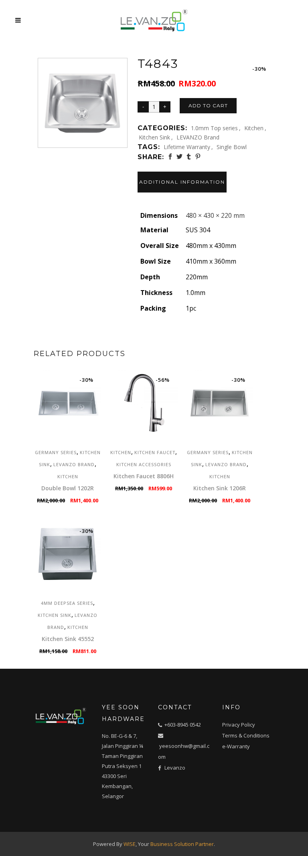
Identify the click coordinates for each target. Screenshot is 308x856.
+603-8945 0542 (182, 724)
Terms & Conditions (246, 735)
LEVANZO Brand (197, 137)
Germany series (56, 452)
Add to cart (208, 105)
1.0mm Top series (214, 128)
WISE (130, 844)
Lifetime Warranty (187, 147)
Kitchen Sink (154, 137)
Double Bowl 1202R (67, 488)
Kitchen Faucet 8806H (143, 476)
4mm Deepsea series (67, 603)
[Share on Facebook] (170, 157)
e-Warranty (236, 746)
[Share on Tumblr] (189, 157)
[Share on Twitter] (179, 157)
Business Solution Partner (182, 844)
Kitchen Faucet (154, 452)
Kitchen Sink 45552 (68, 639)
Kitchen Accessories (143, 464)
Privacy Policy (238, 724)
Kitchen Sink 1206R (219, 488)
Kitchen (253, 128)
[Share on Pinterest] (198, 157)
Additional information (182, 182)
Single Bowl (232, 147)
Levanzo (174, 767)
